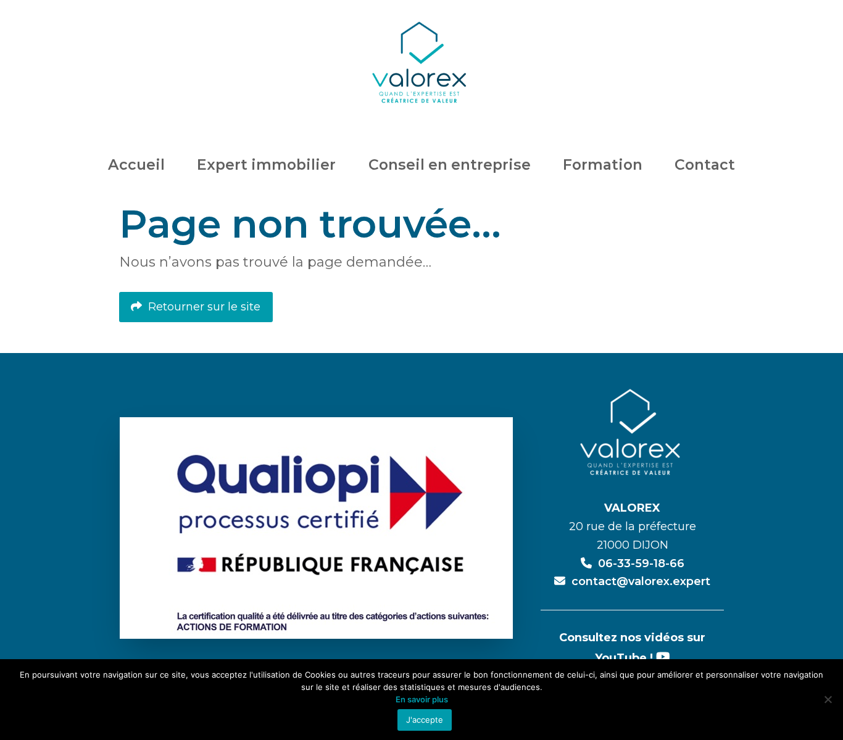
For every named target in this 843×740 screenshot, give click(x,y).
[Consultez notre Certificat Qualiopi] (316, 527)
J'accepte (424, 720)
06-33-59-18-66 (641, 563)
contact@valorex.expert (640, 581)
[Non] (827, 699)
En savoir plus (422, 699)
